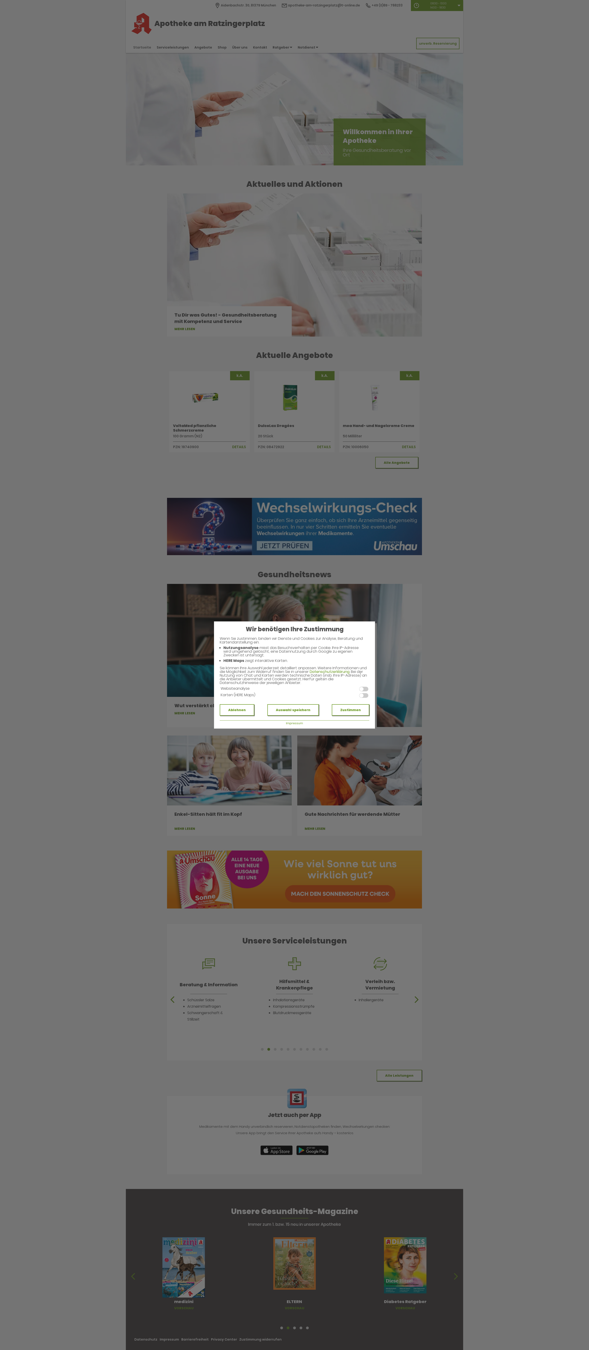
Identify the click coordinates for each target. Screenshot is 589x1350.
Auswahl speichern (293, 710)
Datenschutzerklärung (329, 671)
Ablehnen (237, 710)
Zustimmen (350, 710)
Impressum (294, 723)
